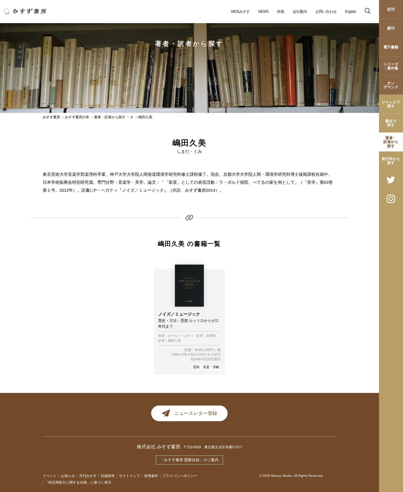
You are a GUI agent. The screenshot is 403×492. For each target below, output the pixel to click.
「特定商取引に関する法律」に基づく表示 (78, 482)
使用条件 (151, 476)
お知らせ (68, 476)
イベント (50, 476)
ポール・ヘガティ (181, 336)
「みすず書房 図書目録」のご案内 (189, 460)
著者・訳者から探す (189, 43)
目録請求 (108, 476)
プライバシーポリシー (179, 476)
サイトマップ (129, 476)
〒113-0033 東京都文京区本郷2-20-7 (213, 447)
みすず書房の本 (77, 117)
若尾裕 (211, 336)
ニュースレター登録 (195, 413)
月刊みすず (88, 476)
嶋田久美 (174, 340)
